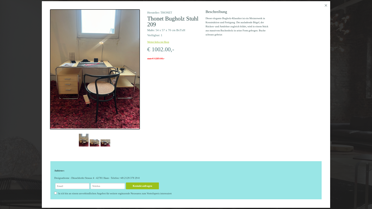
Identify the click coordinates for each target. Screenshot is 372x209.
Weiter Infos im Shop (158, 41)
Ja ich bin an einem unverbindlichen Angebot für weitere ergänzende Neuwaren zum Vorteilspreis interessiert (115, 193)
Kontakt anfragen (142, 185)
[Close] (326, 5)
